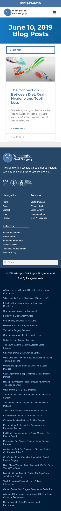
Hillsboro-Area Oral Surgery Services (20, 325)
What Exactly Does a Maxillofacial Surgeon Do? (25, 298)
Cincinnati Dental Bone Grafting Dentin (21, 353)
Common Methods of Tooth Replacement (22, 415)
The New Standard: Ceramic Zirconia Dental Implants (24, 346)
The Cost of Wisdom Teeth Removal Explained (25, 410)
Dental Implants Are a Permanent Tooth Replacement (21, 504)
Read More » (18, 129)
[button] (54, 12)
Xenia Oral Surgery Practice (16, 330)
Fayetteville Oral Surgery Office (18, 316)
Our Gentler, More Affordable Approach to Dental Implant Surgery (26, 459)
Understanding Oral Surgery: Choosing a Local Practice (25, 367)
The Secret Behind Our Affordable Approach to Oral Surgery (27, 396)
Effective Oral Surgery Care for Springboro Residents (23, 305)
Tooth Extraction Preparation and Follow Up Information (23, 483)
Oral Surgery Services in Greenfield (20, 311)
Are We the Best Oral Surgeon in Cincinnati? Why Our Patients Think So (26, 451)
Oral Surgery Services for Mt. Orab (19, 320)
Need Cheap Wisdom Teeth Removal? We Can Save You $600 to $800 (28, 467)
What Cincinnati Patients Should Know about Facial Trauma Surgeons (27, 359)
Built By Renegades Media (30, 278)
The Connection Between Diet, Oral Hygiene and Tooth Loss (28, 96)
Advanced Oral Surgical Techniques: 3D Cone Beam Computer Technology (28, 496)
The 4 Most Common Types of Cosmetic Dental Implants (25, 404)
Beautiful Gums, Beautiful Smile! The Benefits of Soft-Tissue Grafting (26, 475)
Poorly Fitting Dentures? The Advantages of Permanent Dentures (23, 427)
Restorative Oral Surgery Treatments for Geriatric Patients (26, 443)
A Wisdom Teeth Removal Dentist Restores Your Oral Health (26, 292)
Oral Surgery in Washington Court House (22, 335)
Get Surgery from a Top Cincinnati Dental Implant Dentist (26, 375)
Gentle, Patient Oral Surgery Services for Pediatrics (27, 489)
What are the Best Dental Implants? (20, 390)
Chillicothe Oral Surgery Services (18, 340)
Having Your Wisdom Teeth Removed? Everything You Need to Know (26, 383)
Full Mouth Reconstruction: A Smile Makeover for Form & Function (26, 435)
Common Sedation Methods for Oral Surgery (24, 420)
